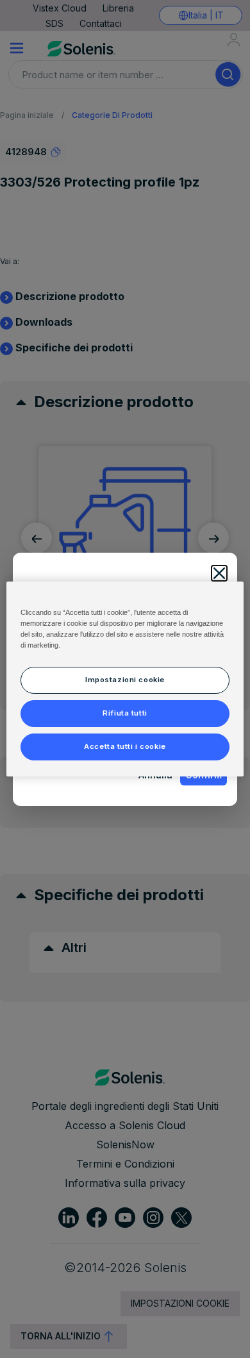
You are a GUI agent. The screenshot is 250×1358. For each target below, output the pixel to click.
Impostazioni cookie (125, 679)
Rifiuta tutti (125, 712)
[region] (125, 679)
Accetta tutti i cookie (125, 746)
